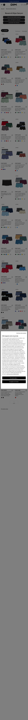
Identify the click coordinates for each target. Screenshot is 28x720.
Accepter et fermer (14, 381)
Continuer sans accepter (21, 333)
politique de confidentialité (12, 374)
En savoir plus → (14, 378)
